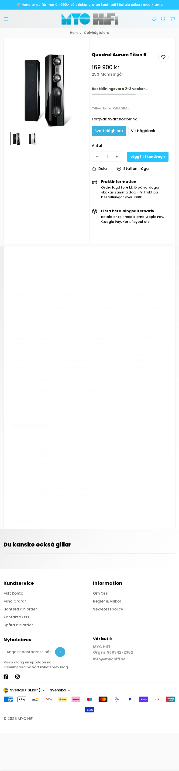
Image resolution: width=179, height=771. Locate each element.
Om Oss (100, 593)
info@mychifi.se (109, 659)
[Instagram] (17, 676)
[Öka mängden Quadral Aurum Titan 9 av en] (117, 156)
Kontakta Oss (16, 617)
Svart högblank (109, 130)
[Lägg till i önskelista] (163, 57)
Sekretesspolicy (108, 609)
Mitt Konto (13, 593)
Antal (97, 145)
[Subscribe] (60, 652)
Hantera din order (20, 609)
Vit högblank (143, 130)
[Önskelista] (154, 19)
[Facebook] (5, 676)
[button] (163, 19)
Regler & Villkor (107, 601)
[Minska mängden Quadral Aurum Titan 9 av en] (97, 156)
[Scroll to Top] (170, 745)
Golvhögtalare (96, 32)
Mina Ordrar (14, 601)
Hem (74, 32)
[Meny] (6, 19)
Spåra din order (18, 625)
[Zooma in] (77, 61)
